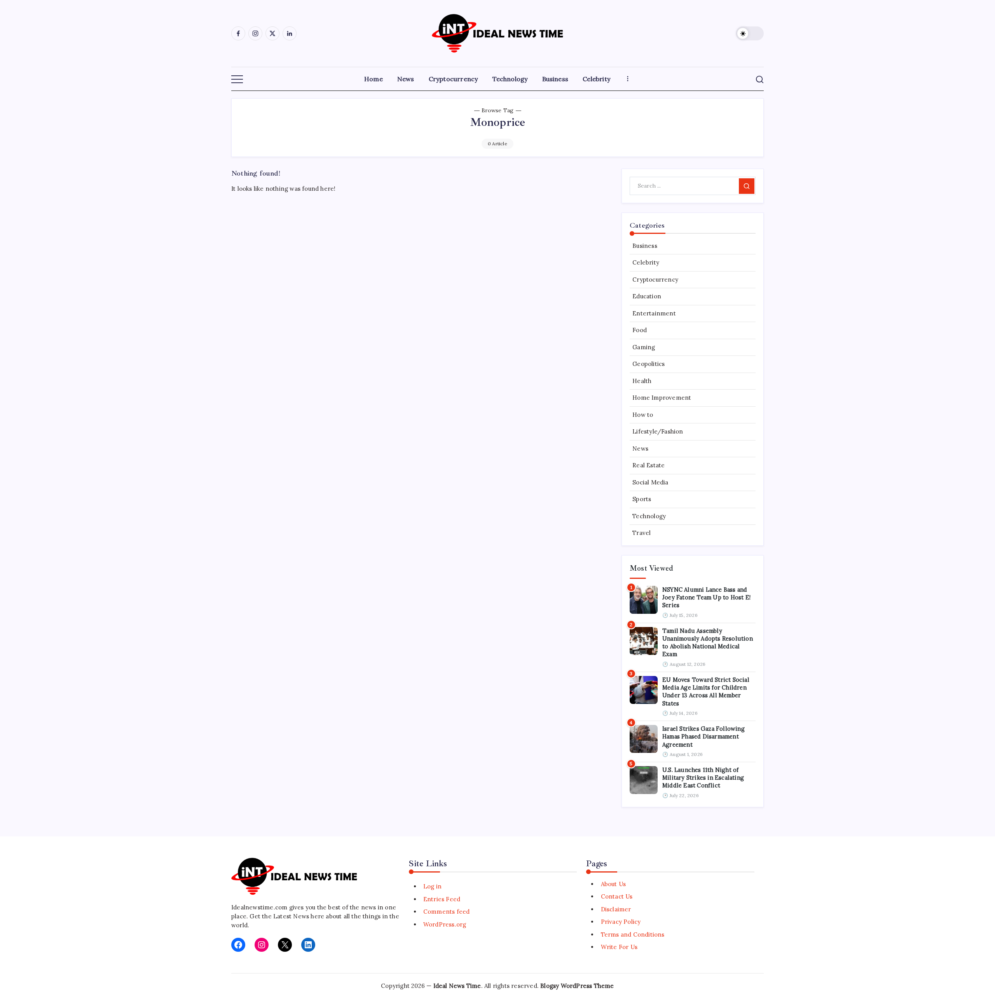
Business (644, 245)
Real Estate (648, 465)
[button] (750, 33)
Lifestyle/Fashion (657, 431)
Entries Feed (441, 899)
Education (646, 296)
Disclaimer (616, 909)
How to (642, 414)
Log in (432, 886)
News (640, 448)
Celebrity (645, 262)
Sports (641, 499)
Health (641, 381)
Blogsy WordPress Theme (577, 985)
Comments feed (446, 911)
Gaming (643, 347)
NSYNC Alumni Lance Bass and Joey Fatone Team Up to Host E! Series (706, 597)
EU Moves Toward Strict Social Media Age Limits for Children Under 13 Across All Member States (705, 691)
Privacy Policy (621, 921)
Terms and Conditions (632, 934)
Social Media (650, 482)
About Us (613, 884)
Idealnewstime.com (259, 907)
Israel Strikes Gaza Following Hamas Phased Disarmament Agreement (703, 736)
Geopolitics (648, 364)
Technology (649, 516)
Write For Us (619, 947)
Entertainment (654, 313)
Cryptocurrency (655, 279)
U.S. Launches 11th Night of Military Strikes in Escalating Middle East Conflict (703, 777)
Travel (641, 533)
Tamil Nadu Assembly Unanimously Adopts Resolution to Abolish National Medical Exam (707, 642)
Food (639, 330)
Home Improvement (661, 398)
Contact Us (616, 896)
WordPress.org (444, 924)
